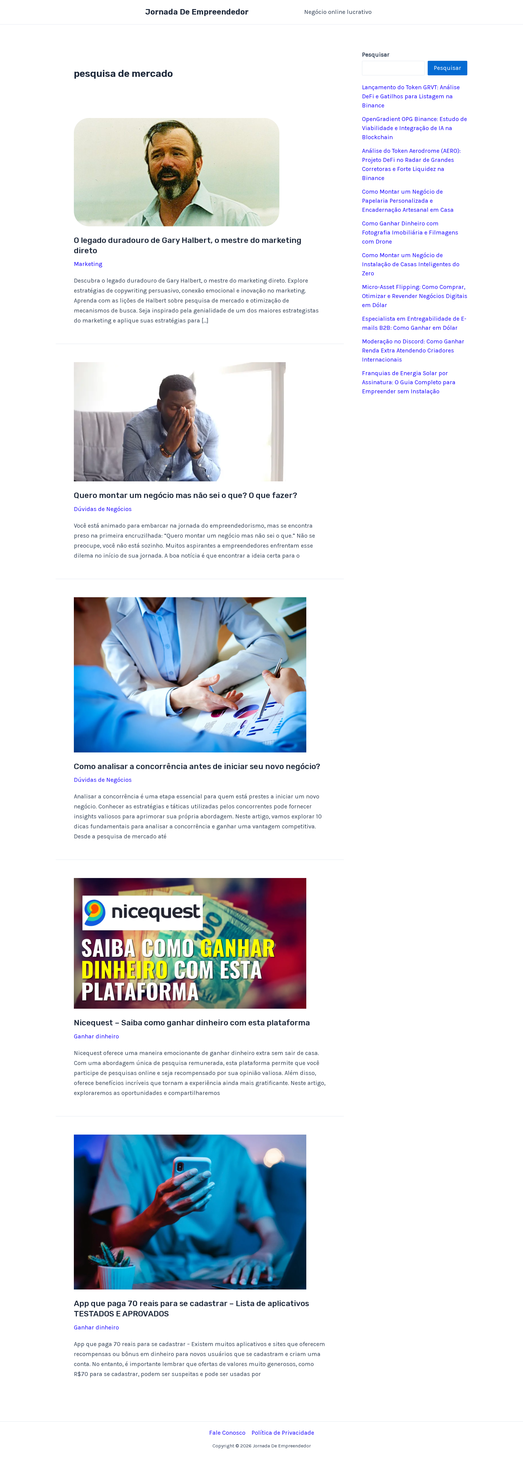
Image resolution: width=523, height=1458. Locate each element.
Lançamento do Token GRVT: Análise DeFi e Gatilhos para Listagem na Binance (411, 96)
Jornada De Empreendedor (196, 12)
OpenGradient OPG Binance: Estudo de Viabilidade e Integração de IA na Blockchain (414, 128)
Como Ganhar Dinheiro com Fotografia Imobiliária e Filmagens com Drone (410, 232)
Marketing (88, 263)
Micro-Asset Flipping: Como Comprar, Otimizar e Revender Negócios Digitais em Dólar (414, 296)
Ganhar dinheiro (96, 1036)
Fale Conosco (227, 1432)
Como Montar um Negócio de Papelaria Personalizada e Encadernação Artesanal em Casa (408, 200)
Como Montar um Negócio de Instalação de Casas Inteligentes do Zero (410, 264)
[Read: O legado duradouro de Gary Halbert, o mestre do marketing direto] (176, 171)
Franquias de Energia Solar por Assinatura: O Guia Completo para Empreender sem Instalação (409, 382)
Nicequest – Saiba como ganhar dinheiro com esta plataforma (192, 1022)
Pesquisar (447, 67)
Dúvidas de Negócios (103, 509)
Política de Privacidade (283, 1432)
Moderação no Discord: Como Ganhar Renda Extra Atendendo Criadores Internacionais (413, 350)
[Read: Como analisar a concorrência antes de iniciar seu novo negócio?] (190, 674)
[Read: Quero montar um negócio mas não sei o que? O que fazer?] (180, 421)
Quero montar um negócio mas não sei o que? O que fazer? (185, 495)
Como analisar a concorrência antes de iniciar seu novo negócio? (197, 766)
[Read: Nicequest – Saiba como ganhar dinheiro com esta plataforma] (190, 942)
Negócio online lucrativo (338, 11)
